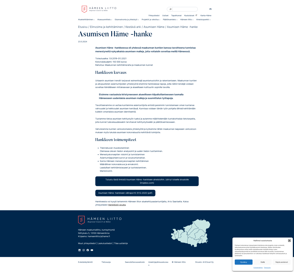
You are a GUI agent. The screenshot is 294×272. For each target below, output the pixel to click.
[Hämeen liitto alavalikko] (193, 19)
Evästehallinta (258, 267)
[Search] (171, 9)
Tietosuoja (267, 267)
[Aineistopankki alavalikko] (210, 19)
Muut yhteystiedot (87, 243)
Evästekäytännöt (85, 262)
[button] (289, 240)
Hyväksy (243, 262)
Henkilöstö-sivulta (117, 205)
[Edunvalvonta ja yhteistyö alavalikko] (138, 19)
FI (210, 9)
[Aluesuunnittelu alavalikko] (111, 19)
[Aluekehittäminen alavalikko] (94, 19)
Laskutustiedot (105, 243)
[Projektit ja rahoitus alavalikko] (159, 19)
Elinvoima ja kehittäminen (106, 27)
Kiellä (263, 262)
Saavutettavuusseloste (135, 262)
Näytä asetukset (282, 262)
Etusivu (83, 27)
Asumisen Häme (154, 27)
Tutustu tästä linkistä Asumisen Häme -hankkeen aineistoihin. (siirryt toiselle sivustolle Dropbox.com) (147, 181)
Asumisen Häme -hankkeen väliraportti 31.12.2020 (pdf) (125, 193)
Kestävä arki (133, 27)
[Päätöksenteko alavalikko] (177, 19)
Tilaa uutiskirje (121, 243)
